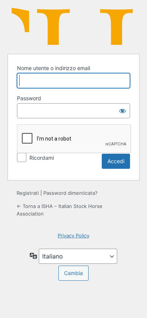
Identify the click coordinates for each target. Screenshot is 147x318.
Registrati (28, 193)
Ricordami (41, 157)
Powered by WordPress (73, 26)
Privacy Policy (73, 235)
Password (29, 98)
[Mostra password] (122, 110)
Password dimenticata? (70, 193)
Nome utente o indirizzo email (53, 68)
